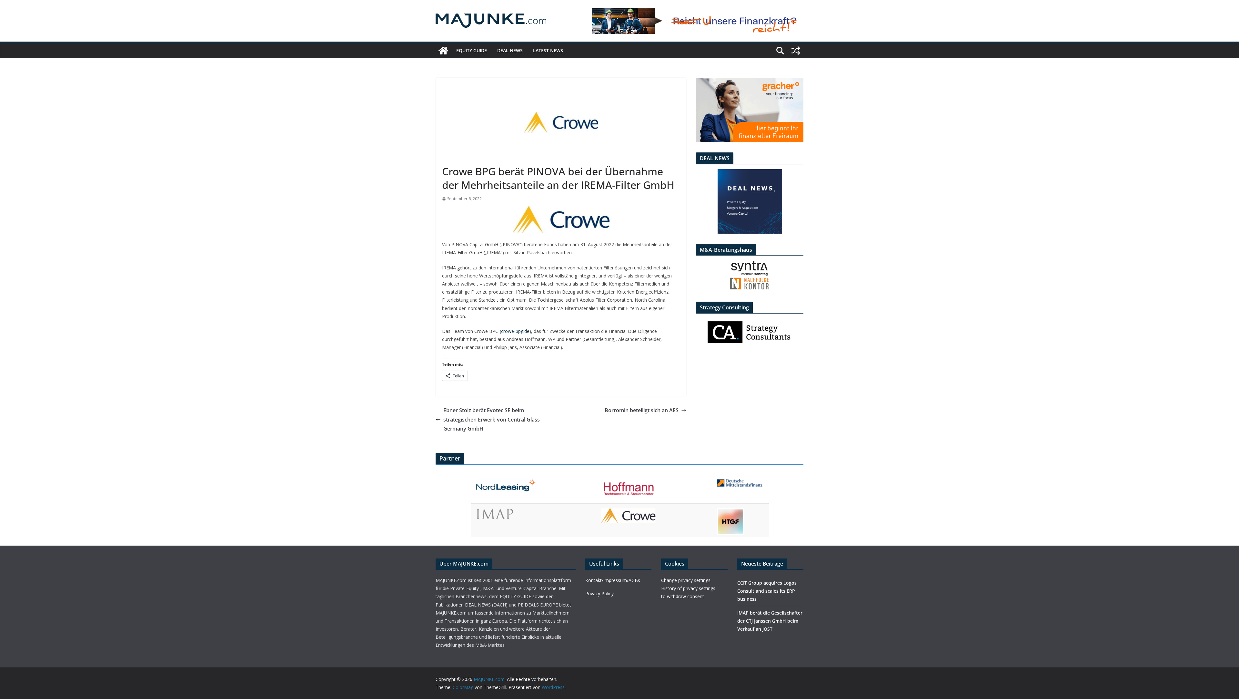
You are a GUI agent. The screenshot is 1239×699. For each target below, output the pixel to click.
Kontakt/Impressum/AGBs (612, 580)
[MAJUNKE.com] (443, 50)
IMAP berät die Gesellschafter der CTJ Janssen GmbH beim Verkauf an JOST (769, 621)
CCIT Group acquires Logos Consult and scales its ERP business (767, 591)
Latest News (548, 50)
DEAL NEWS (510, 50)
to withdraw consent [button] (682, 596)
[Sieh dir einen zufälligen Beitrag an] (795, 50)
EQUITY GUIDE (471, 50)
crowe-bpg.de (515, 331)
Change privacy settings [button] (685, 580)
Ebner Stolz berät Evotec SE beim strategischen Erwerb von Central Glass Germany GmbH (491, 419)
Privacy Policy (599, 593)
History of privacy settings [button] (688, 588)
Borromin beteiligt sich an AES (642, 410)
